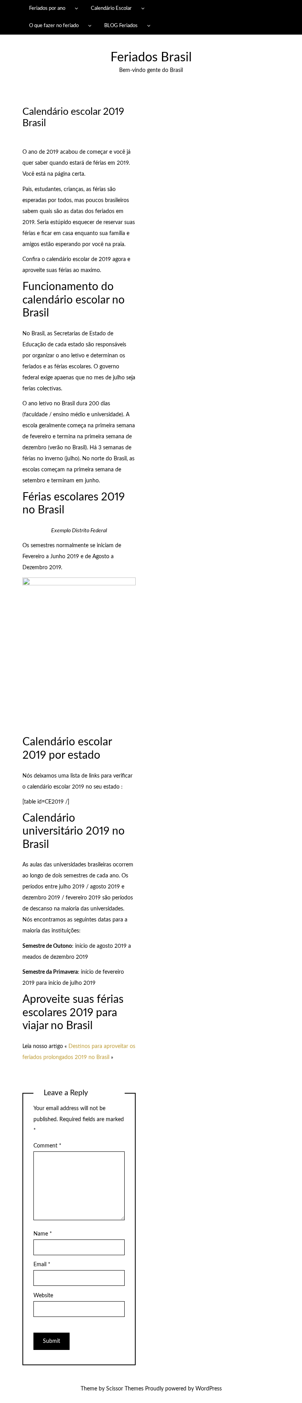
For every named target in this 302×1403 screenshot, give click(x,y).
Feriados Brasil (151, 57)
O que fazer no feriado (54, 25)
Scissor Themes (125, 1389)
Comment (47, 1146)
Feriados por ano (47, 8)
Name (42, 1234)
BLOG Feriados (121, 25)
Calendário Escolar (111, 8)
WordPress (208, 1389)
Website (43, 1295)
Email (41, 1264)
